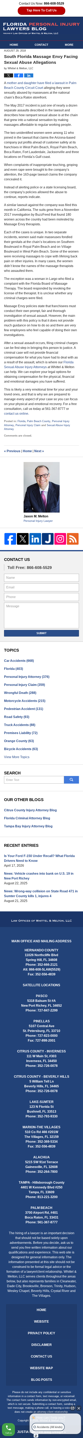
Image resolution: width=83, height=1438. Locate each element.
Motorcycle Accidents (24, 701)
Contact (41, 44)
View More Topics (16, 757)
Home (14, 44)
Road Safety (16, 717)
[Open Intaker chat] (36, 1436)
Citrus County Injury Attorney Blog (30, 810)
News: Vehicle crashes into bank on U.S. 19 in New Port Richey (39, 876)
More (69, 44)
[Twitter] (23, 539)
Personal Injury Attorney (26, 676)
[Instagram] (60, 539)
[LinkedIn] (35, 539)
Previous (12, 451)
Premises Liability (20, 733)
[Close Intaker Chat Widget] (79, 1408)
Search (71, 780)
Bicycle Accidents (21, 749)
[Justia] (48, 539)
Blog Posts (41, 1379)
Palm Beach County (38, 421)
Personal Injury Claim (28, 425)
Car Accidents (19, 660)
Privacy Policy (41, 1333)
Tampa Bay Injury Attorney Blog (28, 826)
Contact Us (17, 559)
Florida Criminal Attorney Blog (27, 818)
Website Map (41, 1368)
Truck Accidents (19, 725)
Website (41, 1321)
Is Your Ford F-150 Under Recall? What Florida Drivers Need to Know (39, 858)
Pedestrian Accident (23, 709)
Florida (21, 421)
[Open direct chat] (72, 1408)
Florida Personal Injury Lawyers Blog (41, 28)
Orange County (19, 741)
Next (39, 451)
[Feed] (72, 539)
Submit (41, 633)
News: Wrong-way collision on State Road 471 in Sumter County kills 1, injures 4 (41, 894)
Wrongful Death (20, 693)
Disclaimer (41, 1345)
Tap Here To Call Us (42, 10)
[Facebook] (10, 539)
